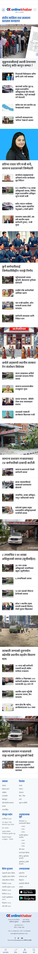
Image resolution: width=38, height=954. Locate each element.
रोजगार (21, 793)
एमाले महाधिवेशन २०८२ (7, 898)
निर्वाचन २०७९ (6, 890)
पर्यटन (21, 789)
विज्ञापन (21, 880)
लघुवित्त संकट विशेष (8, 877)
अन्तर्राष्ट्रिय (5, 810)
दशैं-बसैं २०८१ (6, 906)
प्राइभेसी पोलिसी (24, 884)
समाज (4, 786)
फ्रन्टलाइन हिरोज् (24, 853)
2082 (23, 832)
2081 (23, 829)
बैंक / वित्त (22, 796)
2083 (23, 846)
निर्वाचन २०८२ (6, 894)
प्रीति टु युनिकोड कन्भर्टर (24, 857)
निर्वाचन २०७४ (6, 884)
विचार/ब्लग (5, 789)
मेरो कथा (21, 849)
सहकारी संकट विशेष (8, 873)
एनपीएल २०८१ (7, 819)
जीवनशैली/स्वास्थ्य (8, 803)
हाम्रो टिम (21, 873)
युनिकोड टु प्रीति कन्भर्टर (24, 863)
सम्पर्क (21, 887)
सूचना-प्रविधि (23, 803)
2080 (23, 826)
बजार (20, 786)
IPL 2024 (5, 828)
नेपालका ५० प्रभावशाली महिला (24, 822)
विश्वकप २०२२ (6, 903)
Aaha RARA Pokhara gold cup (8, 832)
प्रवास (4, 806)
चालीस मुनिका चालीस (23, 836)
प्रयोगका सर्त (23, 877)
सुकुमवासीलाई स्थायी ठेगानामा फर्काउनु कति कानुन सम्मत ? (19, 64)
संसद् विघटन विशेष (8, 880)
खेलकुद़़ (4, 799)
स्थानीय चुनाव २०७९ (8, 887)
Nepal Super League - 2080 (7, 838)
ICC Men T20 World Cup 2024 (8, 823)
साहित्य (4, 793)
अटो (20, 799)
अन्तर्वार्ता (4, 796)
